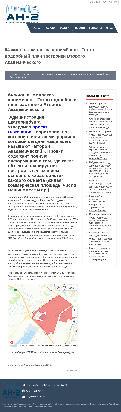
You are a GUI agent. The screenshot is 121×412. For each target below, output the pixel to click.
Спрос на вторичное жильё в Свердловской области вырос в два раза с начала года (100, 123)
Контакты (95, 28)
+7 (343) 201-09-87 (103, 2)
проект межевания (27, 129)
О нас (109, 28)
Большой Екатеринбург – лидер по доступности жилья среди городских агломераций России (100, 186)
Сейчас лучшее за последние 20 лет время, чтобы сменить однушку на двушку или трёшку (100, 238)
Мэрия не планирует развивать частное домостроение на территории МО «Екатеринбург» (100, 254)
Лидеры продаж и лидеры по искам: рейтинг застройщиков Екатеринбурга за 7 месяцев (100, 109)
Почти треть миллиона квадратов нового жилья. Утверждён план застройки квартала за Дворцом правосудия (101, 221)
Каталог (51, 28)
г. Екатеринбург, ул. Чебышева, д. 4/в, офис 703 (47, 385)
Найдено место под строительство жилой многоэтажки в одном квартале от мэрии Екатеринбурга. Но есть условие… (100, 169)
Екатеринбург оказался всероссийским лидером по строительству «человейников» (97, 203)
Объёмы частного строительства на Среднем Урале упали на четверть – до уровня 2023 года (100, 152)
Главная (36, 28)
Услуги (64, 28)
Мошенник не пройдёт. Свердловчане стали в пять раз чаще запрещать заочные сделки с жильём (101, 137)
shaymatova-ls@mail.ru (36, 397)
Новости (79, 28)
